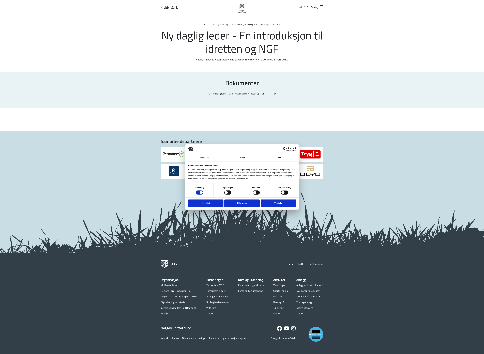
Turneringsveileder (216, 291)
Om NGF (301, 264)
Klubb (165, 7)
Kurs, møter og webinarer (251, 285)
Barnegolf (278, 302)
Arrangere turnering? (217, 296)
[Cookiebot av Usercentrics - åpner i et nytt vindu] (285, 149)
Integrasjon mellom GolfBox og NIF (179, 308)
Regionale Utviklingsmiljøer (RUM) (179, 296)
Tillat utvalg (242, 203)
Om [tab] (279, 157)
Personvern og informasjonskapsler (227, 338)
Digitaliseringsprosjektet (173, 302)
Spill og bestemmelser (218, 302)
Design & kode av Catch (283, 338)
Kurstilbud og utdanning (242, 24)
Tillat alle (278, 203)
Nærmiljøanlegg (304, 308)
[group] (174, 154)
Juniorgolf (278, 308)
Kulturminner (316, 264)
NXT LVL (277, 296)
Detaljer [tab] (242, 157)
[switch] (227, 193)
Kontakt (165, 338)
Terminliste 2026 (215, 285)
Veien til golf (279, 285)
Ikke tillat (206, 203)
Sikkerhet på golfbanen (308, 296)
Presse (175, 338)
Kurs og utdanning (221, 24)
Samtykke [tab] (204, 157)
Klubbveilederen (169, 285)
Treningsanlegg (304, 302)
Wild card (211, 308)
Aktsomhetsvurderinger (194, 338)
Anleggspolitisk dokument (309, 285)
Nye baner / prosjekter (308, 291)
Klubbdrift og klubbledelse (268, 24)
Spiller (175, 7)
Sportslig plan (280, 291)
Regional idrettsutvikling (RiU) (176, 291)
